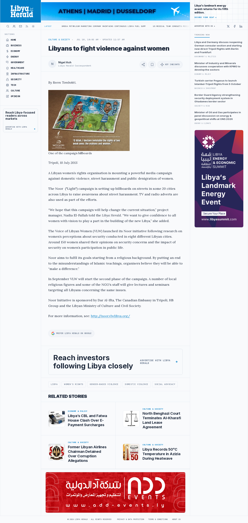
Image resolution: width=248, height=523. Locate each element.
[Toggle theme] (33, 26)
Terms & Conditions (158, 519)
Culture (15, 90)
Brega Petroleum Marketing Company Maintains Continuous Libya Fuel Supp (82, 26)
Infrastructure (20, 74)
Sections (10, 34)
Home (13, 40)
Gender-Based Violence (104, 384)
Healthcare (17, 68)
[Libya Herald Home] (20, 11)
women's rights (73, 384)
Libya (54, 384)
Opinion (15, 96)
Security (16, 79)
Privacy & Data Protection (130, 519)
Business (16, 45)
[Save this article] (152, 64)
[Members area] (14, 26)
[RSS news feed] (26, 26)
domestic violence (136, 384)
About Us (176, 519)
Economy (15, 51)
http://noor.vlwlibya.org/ (110, 316)
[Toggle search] (7, 26)
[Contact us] (20, 26)
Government (17, 62)
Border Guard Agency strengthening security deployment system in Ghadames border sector (217, 98)
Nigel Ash (64, 62)
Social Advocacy (165, 384)
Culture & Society (59, 39)
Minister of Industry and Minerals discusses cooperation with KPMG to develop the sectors (217, 66)
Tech (13, 85)
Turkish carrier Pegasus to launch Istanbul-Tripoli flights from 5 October (217, 82)
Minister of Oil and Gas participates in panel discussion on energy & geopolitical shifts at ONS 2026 (217, 115)
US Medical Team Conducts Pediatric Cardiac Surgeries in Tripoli (168, 26)
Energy (15, 57)
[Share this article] (143, 64)
